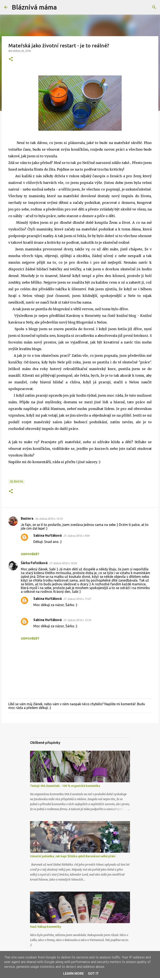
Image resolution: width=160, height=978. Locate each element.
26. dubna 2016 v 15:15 (48, 518)
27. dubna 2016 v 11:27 (77, 598)
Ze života (16, 481)
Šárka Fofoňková (34, 563)
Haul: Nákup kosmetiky (45, 926)
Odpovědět (30, 554)
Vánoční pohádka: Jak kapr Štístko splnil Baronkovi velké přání (72, 856)
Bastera (27, 518)
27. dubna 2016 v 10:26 (63, 563)
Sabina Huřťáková (47, 535)
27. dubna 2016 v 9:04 (76, 535)
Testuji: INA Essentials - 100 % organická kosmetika (65, 785)
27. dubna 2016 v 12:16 (77, 620)
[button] (10, 59)
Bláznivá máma (34, 7)
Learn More (73, 974)
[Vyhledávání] (62, 7)
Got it (93, 974)
